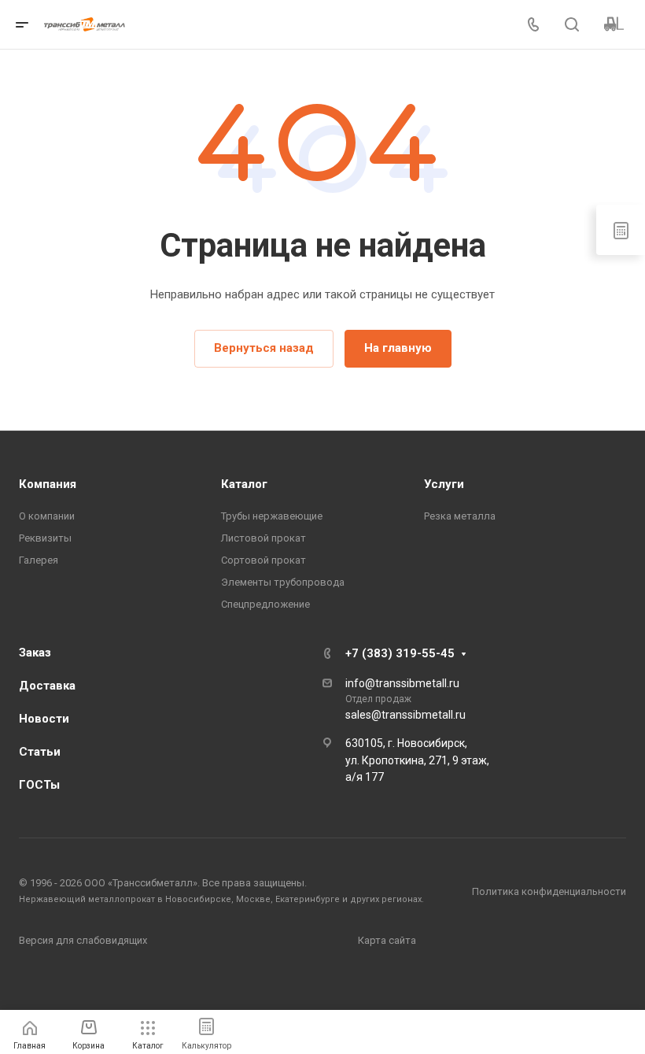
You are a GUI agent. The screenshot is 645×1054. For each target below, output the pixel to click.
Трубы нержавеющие (271, 516)
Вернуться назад (264, 348)
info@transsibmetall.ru (402, 683)
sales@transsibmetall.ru (405, 714)
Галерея (38, 560)
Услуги (444, 484)
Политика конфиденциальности (549, 891)
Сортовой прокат (263, 560)
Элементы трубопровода (283, 582)
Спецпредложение (265, 604)
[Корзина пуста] (614, 24)
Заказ (35, 652)
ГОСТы (39, 785)
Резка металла (460, 516)
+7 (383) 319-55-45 (400, 653)
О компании (47, 516)
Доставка (47, 686)
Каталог (244, 484)
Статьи (40, 752)
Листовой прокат (263, 538)
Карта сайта (387, 940)
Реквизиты (45, 538)
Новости (44, 719)
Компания (47, 484)
